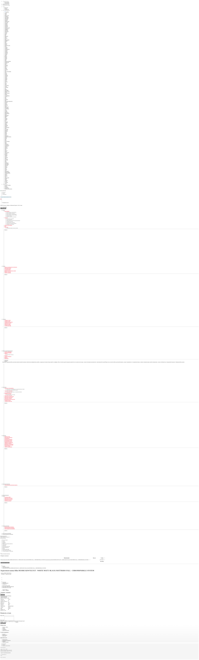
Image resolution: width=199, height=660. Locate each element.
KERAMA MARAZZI (8, 101)
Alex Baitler (7, 17)
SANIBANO (7, 145)
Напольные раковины (8, 437)
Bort (5, 42)
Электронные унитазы (11, 222)
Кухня (3, 496)
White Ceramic (7, 172)
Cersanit (6, 50)
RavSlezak (6, 135)
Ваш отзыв (2, 620)
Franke (6, 74)
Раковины (4, 435)
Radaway (6, 130)
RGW (6, 138)
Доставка (3, 628)
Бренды (6, 229)
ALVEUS (6, 19)
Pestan (6, 126)
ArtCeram (6, 30)
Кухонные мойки (8, 497)
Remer (6, 137)
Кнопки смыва (9, 215)
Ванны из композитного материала (11, 267)
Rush (5, 142)
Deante (6, 58)
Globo (6, 83)
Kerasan (6, 102)
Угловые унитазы (10, 221)
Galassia (6, 76)
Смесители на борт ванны (9, 396)
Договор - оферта (8, 185)
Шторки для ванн (8, 271)
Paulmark (6, 125)
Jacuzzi (6, 96)
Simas (6, 148)
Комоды (6, 357)
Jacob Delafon (7, 95)
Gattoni (6, 78)
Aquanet (6, 23)
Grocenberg (7, 85)
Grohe (6, 86)
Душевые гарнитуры (8, 401)
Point (5, 128)
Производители (4, 639)
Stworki (6, 153)
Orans (6, 123)
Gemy (6, 80)
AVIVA (6, 32)
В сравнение (8, 592)
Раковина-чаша (7, 436)
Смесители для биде (8, 398)
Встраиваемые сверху (8, 440)
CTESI (6, 54)
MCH (6, 114)
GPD (5, 84)
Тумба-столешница (8, 356)
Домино (6, 180)
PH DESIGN (7, 127)
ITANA (6, 94)
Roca (5, 140)
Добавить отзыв (3, 610)
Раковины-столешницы (9, 442)
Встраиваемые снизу (8, 441)
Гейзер (6, 178)
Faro (5, 70)
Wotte (6, 174)
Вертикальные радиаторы (9, 526)
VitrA (6, 170)
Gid (5, 82)
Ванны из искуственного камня (10, 270)
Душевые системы (8, 393)
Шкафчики (6, 358)
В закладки (3, 592)
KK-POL (6, 105)
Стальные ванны (8, 269)
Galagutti (6, 75)
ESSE (6, 68)
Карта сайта (4, 635)
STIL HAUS (7, 152)
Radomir (6, 131)
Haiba (6, 89)
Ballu (6, 34)
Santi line (6, 147)
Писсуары (6, 227)
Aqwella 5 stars (7, 27)
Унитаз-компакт (9, 219)
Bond (6, 41)
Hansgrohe (6, 90)
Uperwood (6, 162)
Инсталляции (7, 211)
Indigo (6, 93)
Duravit (6, 63)
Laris (5, 109)
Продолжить (3, 623)
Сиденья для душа (8, 325)
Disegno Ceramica (8, 61)
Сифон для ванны (8, 272)
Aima (6, 14)
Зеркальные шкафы (8, 352)
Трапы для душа (7, 323)
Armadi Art (6, 28)
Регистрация (7, 2)
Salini (6, 143)
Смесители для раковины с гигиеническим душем (15, 389)
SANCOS (6, 144)
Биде (5, 226)
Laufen (6, 110)
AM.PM (6, 20)
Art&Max (6, 29)
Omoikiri (6, 121)
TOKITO (6, 159)
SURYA (6, 154)
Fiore (5, 72)
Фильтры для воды (8, 500)
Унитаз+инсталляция (8, 225)
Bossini (6, 43)
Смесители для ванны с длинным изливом (14, 391)
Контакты (6, 7)
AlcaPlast (6, 16)
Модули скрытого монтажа (11, 216)
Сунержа (6, 182)
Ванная (3, 266)
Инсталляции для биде (11, 213)
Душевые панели (8, 400)
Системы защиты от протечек (7, 534)
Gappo (6, 77)
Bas (5, 35)
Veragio (6, 167)
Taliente (6, 155)
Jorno (6, 98)
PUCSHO (6, 129)
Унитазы (6, 217)
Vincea (6, 169)
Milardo (6, 116)
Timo (5, 158)
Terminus (6, 157)
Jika (5, 97)
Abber (6, 12)
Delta (6, 59)
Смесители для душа (8, 395)
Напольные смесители (8, 397)
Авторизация (7, 3)
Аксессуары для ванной (6, 533)
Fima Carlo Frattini (8, 71)
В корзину (2, 594)
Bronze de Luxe (7, 45)
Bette (5, 37)
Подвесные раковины (8, 439)
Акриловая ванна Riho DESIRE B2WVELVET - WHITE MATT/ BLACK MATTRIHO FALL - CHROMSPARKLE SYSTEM (66, 559)
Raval (6, 134)
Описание (6, 360)
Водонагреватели (5, 495)
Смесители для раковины (9, 388)
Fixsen (6, 73)
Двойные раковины (8, 443)
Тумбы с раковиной (8, 351)
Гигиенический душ (8, 392)
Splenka (6, 150)
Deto (5, 60)
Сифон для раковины (8, 446)
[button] (5, 553)
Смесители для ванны (8, 390)
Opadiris (6, 122)
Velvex (6, 166)
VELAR (6, 165)
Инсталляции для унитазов (11, 212)
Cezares (6, 51)
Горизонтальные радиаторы (9, 527)
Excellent (6, 69)
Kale (5, 100)
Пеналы (6, 355)
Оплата (6, 8)
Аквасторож (7, 177)
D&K (6, 55)
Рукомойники (7, 438)
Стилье (6, 181)
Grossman (6, 87)
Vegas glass (7, 164)
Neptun (6, 118)
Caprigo (6, 47)
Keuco (6, 103)
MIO (5, 117)
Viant (6, 168)
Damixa (6, 56)
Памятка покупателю (8, 188)
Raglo (6, 132)
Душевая (4, 319)
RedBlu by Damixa (8, 136)
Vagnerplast (7, 163)
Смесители (4, 387)
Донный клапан (7, 445)
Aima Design (7, 15)
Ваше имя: (2, 615)
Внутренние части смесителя (10, 399)
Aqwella (6, 26)
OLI (5, 120)
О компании (7, 9)
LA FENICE (7, 108)
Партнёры (4, 641)
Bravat (6, 44)
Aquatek (6, 24)
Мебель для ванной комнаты (7, 350)
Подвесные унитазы (10, 218)
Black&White (7, 39)
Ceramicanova (7, 49)
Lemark (6, 111)
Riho (5, 139)
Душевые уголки (8, 320)
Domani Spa (7, 62)
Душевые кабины (8, 324)
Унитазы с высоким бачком (11, 223)
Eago (5, 64)
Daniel (6, 57)
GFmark (6, 81)
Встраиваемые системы (11, 394)
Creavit (6, 53)
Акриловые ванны (5, 567)
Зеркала (6, 353)
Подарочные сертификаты (6, 640)
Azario (6, 33)
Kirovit (6, 104)
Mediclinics (7, 115)
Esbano (6, 67)
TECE (6, 156)
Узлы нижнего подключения (10, 528)
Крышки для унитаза (10, 224)
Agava (6, 13)
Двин (6, 179)
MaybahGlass (7, 113)
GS (5, 88)
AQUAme (6, 22)
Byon (6, 46)
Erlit (5, 66)
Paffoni (6, 124)
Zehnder (6, 175)
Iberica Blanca (7, 91)
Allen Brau (6, 18)
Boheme (6, 40)
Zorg (5, 176)
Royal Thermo (7, 141)
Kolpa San (6, 107)
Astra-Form (6, 31)
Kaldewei (6, 99)
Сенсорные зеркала (10, 354)
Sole (5, 149)
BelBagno (6, 36)
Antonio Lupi (7, 21)
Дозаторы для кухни (8, 499)
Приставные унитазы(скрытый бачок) (13, 220)
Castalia (6, 48)
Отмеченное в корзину (5, 562)
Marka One (6, 112)
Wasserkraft (7, 171)
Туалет (3, 210)
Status (6, 151)
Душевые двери (7, 321)
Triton (6, 161)
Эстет (6, 183)
